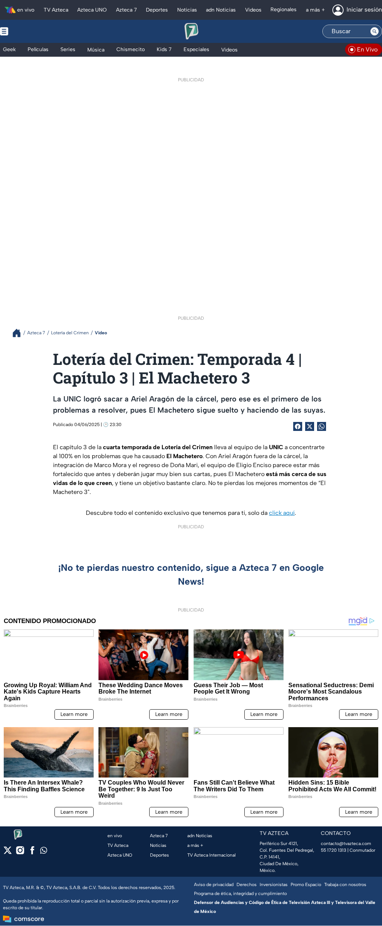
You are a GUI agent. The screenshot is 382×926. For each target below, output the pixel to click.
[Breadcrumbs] (19, 333)
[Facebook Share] (297, 426)
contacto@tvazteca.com (346, 843)
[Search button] (374, 31)
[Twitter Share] (309, 426)
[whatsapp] (43, 851)
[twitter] (7, 852)
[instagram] (20, 852)
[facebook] (32, 852)
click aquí (282, 512)
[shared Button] (321, 426)
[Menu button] (30, 31)
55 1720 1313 (333, 850)
